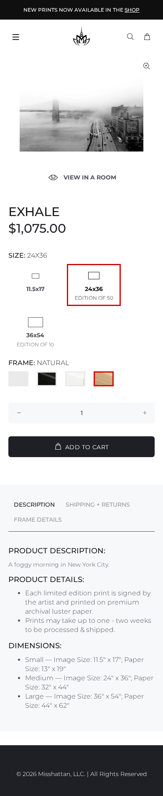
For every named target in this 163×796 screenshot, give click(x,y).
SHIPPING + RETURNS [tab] (98, 504)
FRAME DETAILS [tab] (38, 519)
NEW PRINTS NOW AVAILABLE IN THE (81, 10)
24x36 (94, 289)
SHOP (132, 10)
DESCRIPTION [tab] (34, 504)
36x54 (35, 335)
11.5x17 (35, 289)
